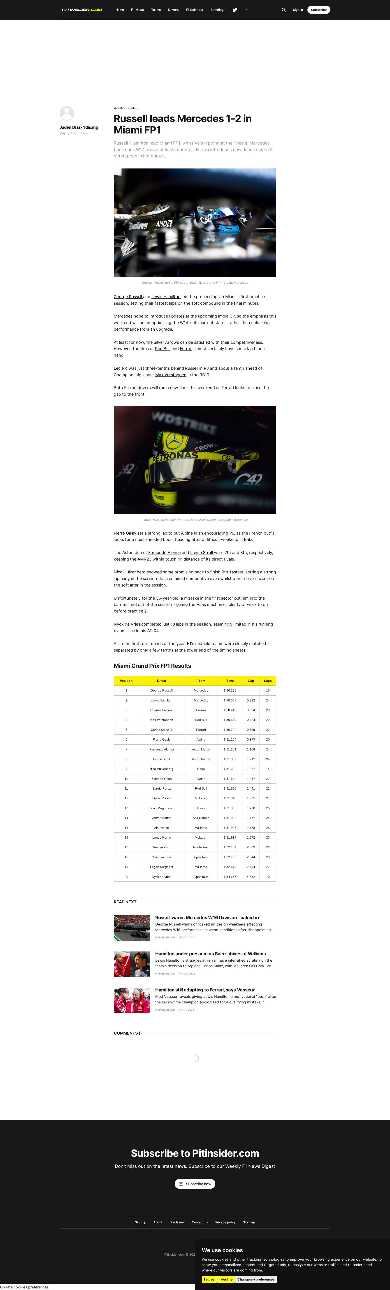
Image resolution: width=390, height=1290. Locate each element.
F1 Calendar (194, 10)
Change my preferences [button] (255, 1279)
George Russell (126, 108)
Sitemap (249, 1222)
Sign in (298, 10)
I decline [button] (226, 1279)
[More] (246, 10)
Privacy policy (225, 1222)
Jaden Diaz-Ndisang (79, 127)
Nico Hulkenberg (130, 572)
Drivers (173, 10)
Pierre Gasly (125, 533)
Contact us (200, 1222)
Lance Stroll (202, 552)
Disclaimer (177, 1222)
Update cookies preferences (24, 1287)
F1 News (137, 10)
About (157, 1222)
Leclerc (121, 368)
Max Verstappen (170, 374)
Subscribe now (198, 1184)
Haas (201, 604)
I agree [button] (209, 1279)
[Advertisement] (195, 53)
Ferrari (186, 348)
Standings (218, 10)
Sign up (140, 1222)
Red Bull (162, 348)
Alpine (187, 533)
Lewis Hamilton (166, 296)
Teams (156, 10)
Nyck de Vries (127, 624)
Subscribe (319, 10)
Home (120, 10)
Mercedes (123, 316)
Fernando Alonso (164, 552)
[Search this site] (283, 10)
